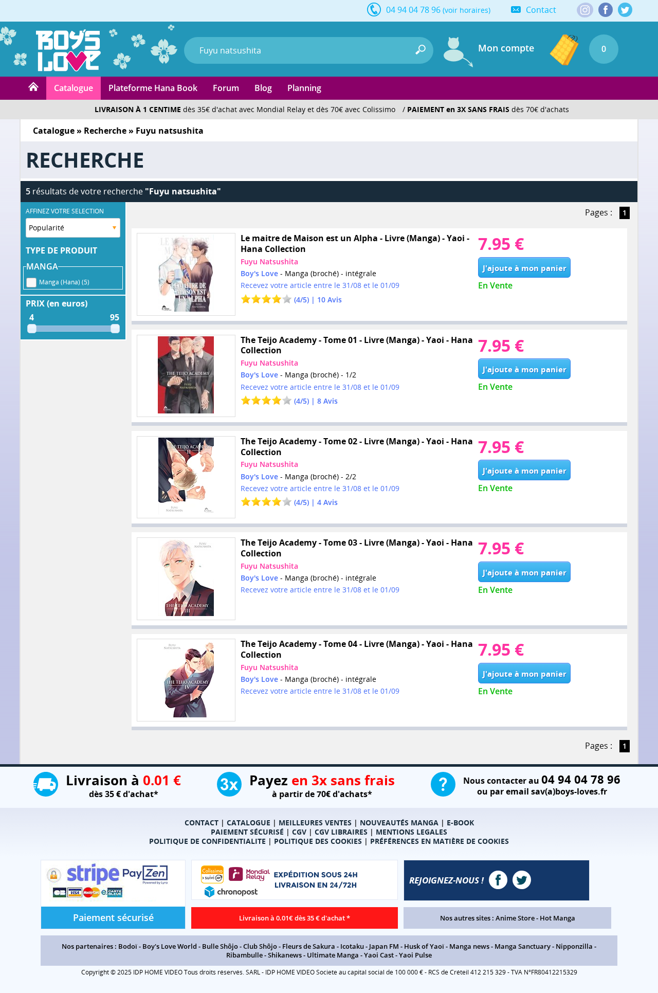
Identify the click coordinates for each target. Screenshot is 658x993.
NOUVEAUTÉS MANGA (399, 822)
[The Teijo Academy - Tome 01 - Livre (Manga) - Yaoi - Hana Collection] (186, 376)
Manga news (469, 946)
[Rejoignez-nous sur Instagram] (585, 11)
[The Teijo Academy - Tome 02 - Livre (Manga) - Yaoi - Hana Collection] (186, 477)
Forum (226, 88)
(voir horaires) (466, 10)
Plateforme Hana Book (152, 88)
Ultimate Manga (333, 955)
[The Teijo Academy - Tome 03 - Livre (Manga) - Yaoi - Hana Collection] (186, 579)
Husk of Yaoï (424, 946)
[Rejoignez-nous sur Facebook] (605, 10)
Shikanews (285, 955)
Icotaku (352, 946)
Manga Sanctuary (523, 946)
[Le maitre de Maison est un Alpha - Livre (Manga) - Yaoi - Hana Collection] (186, 274)
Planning (304, 88)
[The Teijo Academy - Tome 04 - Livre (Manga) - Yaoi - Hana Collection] (186, 680)
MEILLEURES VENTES (315, 822)
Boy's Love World (169, 946)
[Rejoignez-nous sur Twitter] (625, 10)
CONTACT (201, 822)
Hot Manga (557, 918)
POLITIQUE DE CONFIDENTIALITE (207, 841)
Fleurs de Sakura (308, 946)
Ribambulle (244, 955)
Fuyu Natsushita (269, 261)
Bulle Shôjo (220, 946)
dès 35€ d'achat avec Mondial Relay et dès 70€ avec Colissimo (245, 109)
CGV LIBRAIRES (341, 832)
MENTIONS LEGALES (411, 832)
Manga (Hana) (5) (64, 282)
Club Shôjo (260, 946)
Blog (263, 88)
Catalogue (73, 88)
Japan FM (384, 946)
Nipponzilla (574, 946)
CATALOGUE (248, 822)
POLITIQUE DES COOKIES (318, 841)
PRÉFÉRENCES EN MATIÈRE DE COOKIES (439, 841)
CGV (299, 832)
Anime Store (515, 918)
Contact (541, 9)
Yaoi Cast (379, 955)
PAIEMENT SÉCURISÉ (247, 832)
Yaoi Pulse (415, 955)
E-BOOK (460, 822)
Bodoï (127, 946)
